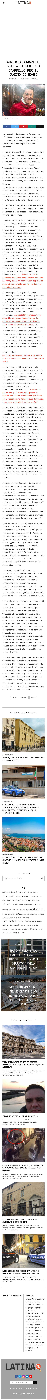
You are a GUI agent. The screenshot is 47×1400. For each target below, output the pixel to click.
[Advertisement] (23, 32)
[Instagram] (23, 1376)
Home (15, 1394)
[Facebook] (7, 126)
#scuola (5, 929)
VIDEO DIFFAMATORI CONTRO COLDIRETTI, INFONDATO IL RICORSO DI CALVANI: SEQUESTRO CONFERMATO (23, 1064)
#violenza (21, 932)
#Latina (38, 909)
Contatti (22, 1394)
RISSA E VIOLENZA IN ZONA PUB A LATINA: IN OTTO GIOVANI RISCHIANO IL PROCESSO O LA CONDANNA (22, 1167)
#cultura (21, 900)
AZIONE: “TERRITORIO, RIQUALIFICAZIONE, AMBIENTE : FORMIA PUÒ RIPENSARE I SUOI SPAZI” (23, 860)
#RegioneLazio (36, 921)
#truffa (15, 932)
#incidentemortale (25, 909)
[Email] (40, 126)
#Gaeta (39, 904)
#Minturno (41, 914)
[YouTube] (30, 1376)
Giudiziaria (34, 78)
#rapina (27, 921)
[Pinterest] (23, 126)
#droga (28, 900)
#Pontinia (19, 917)
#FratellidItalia (24, 904)
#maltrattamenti (32, 914)
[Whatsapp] (32, 126)
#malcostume (20, 914)
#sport (26, 929)
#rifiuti (5, 925)
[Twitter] (15, 126)
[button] (42, 878)
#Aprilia (16, 892)
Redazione (13, 78)
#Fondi (6, 904)
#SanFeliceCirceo (26, 925)
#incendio (5, 909)
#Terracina (36, 929)
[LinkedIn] (27, 1376)
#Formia (14, 697)
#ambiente (6, 892)
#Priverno (26, 917)
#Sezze (20, 929)
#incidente (14, 909)
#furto (33, 904)
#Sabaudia (15, 925)
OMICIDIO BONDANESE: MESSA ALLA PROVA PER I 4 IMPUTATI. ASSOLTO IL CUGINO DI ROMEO (23, 359)
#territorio (7, 932)
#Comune (25, 896)
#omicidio (23, 697)
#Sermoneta (13, 929)
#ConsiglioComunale (35, 896)
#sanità (35, 925)
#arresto (24, 892)
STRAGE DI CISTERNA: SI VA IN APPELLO (20, 1116)
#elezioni (36, 900)
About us (30, 1394)
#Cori (4, 900)
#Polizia (12, 917)
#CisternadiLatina (11, 896)
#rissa (33, 697)
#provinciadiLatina (13, 921)
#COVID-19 (12, 900)
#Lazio (11, 914)
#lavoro (4, 914)
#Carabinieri (33, 892)
